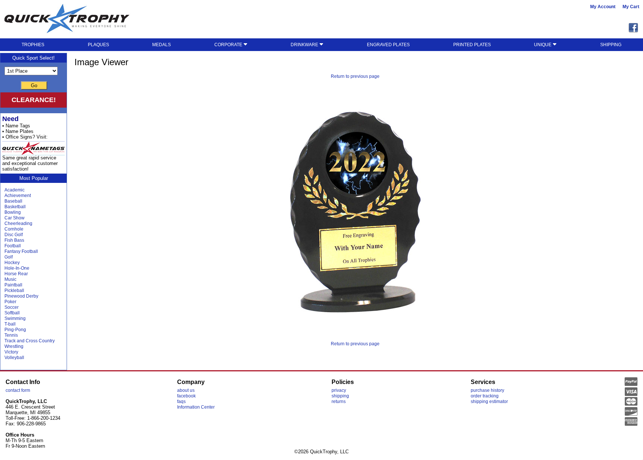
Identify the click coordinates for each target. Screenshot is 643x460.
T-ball (10, 324)
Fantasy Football (21, 251)
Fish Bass (14, 240)
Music (10, 279)
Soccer (11, 307)
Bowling (12, 212)
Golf (8, 257)
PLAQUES (98, 44)
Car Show (14, 218)
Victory (11, 352)
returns (339, 401)
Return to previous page (355, 76)
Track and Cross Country (29, 340)
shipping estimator (489, 401)
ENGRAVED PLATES (388, 44)
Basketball (15, 206)
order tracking (485, 396)
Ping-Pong (15, 329)
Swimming (15, 318)
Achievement (17, 195)
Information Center (196, 407)
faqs (181, 401)
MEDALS (161, 44)
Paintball (13, 285)
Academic (14, 190)
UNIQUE (543, 44)
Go (34, 85)
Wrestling (13, 346)
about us (186, 390)
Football (12, 245)
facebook (186, 396)
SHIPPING (610, 44)
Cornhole (13, 229)
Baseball (13, 201)
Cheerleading (18, 223)
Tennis (11, 335)
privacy (339, 390)
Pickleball (14, 290)
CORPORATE (228, 44)
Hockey (12, 262)
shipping (340, 396)
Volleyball (14, 357)
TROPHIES (33, 44)
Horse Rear (16, 273)
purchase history (487, 390)
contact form (18, 390)
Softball (12, 312)
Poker (10, 301)
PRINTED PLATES (472, 44)
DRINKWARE (305, 44)
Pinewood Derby (21, 296)
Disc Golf (13, 234)
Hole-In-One (16, 268)
